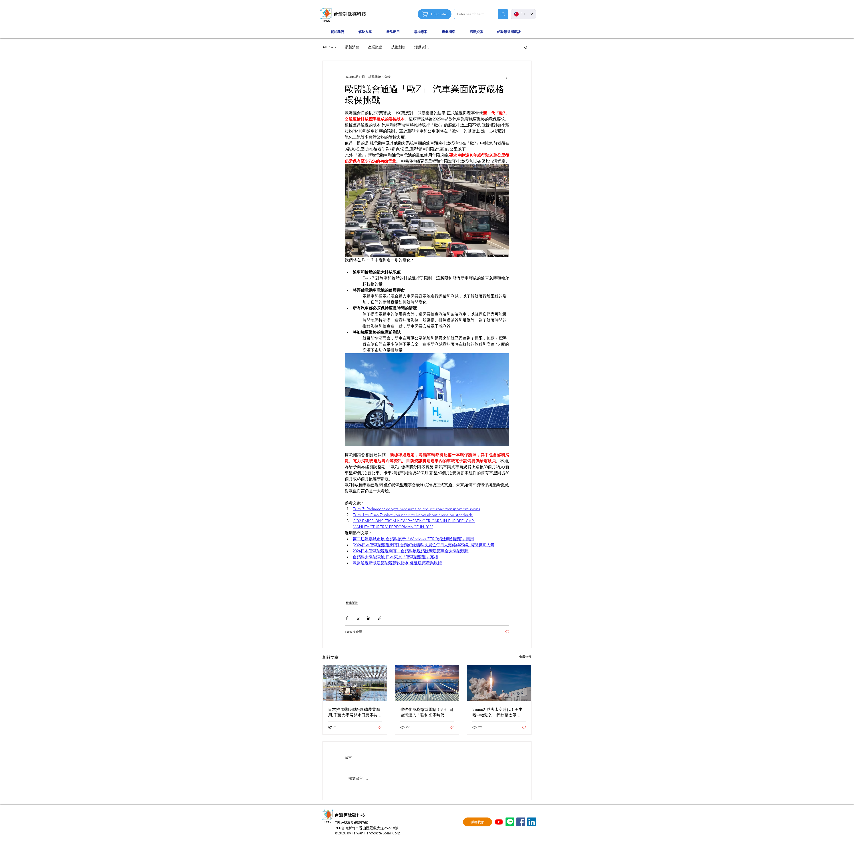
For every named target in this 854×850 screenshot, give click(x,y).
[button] (342, 31)
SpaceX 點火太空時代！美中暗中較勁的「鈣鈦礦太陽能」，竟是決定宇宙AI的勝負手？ (498, 712)
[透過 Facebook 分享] (347, 618)
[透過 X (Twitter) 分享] (358, 618)
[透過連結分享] (379, 618)
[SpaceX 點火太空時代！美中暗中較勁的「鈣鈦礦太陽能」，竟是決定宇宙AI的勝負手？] (499, 683)
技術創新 (398, 47)
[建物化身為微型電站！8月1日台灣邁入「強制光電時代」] (427, 683)
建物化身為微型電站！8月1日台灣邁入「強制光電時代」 (426, 712)
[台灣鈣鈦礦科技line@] (510, 821)
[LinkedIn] (531, 821)
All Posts (329, 47)
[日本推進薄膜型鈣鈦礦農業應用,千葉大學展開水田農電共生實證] (355, 683)
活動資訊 (421, 47)
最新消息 (352, 47)
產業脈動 (375, 47)
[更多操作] (506, 76)
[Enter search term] (503, 14)
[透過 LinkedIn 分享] (369, 618)
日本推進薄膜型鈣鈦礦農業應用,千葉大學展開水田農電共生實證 (354, 712)
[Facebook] (520, 821)
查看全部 (525, 657)
